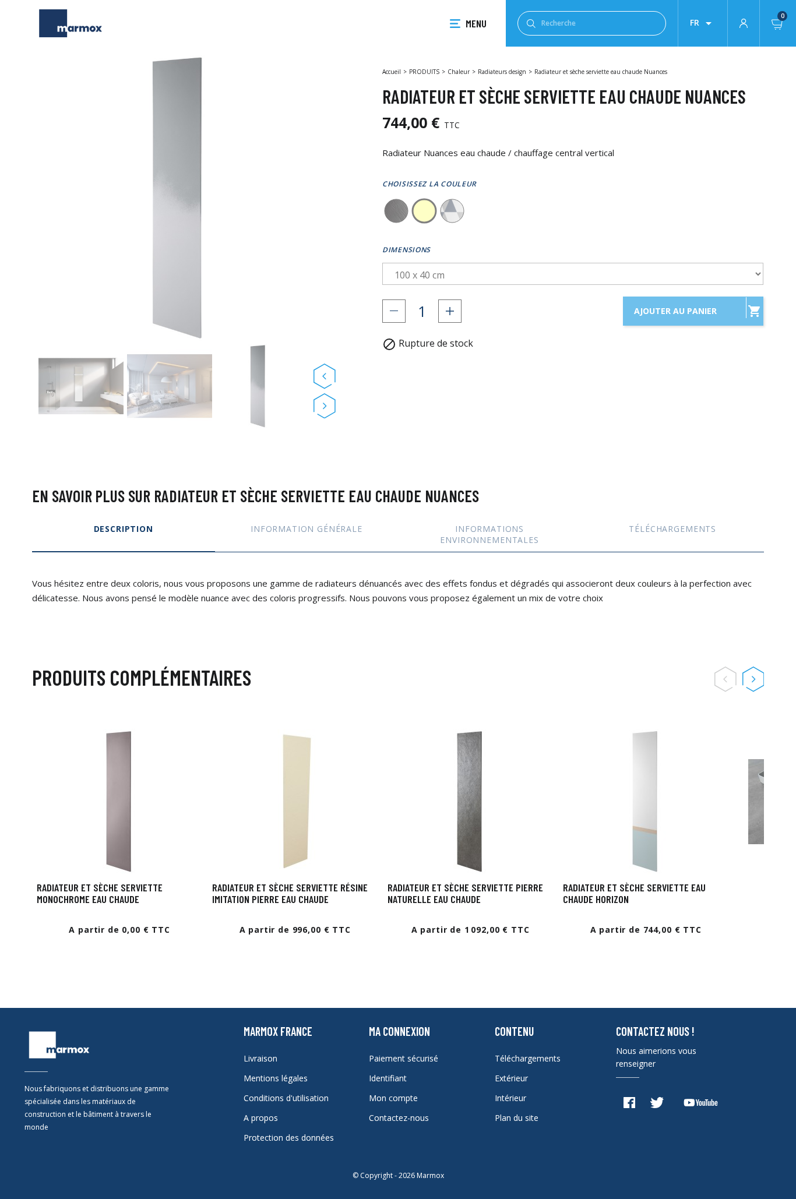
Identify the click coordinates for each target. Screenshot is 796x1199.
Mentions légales (276, 1078)
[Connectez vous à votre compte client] (743, 22)
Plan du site (516, 1117)
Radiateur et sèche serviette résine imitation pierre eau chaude (290, 893)
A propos (261, 1117)
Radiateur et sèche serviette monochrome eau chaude (100, 893)
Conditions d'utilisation (286, 1097)
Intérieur (510, 1097)
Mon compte (393, 1097)
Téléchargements (528, 1058)
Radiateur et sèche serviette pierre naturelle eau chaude (465, 893)
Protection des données (289, 1137)
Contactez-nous (399, 1117)
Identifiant (388, 1078)
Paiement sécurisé (403, 1058)
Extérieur (511, 1078)
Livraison (260, 1058)
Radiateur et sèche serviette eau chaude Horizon (634, 893)
